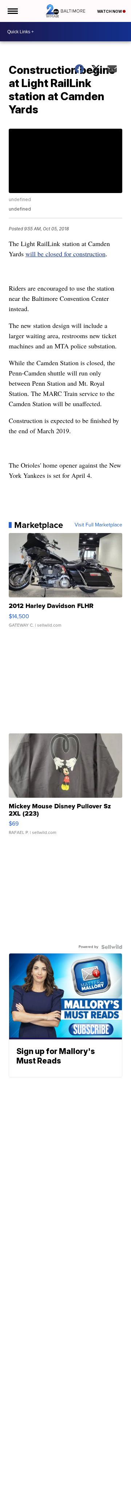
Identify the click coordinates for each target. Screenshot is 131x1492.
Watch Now (110, 11)
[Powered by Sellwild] (111, 946)
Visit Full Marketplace (98, 525)
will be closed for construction (65, 253)
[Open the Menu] (12, 11)
